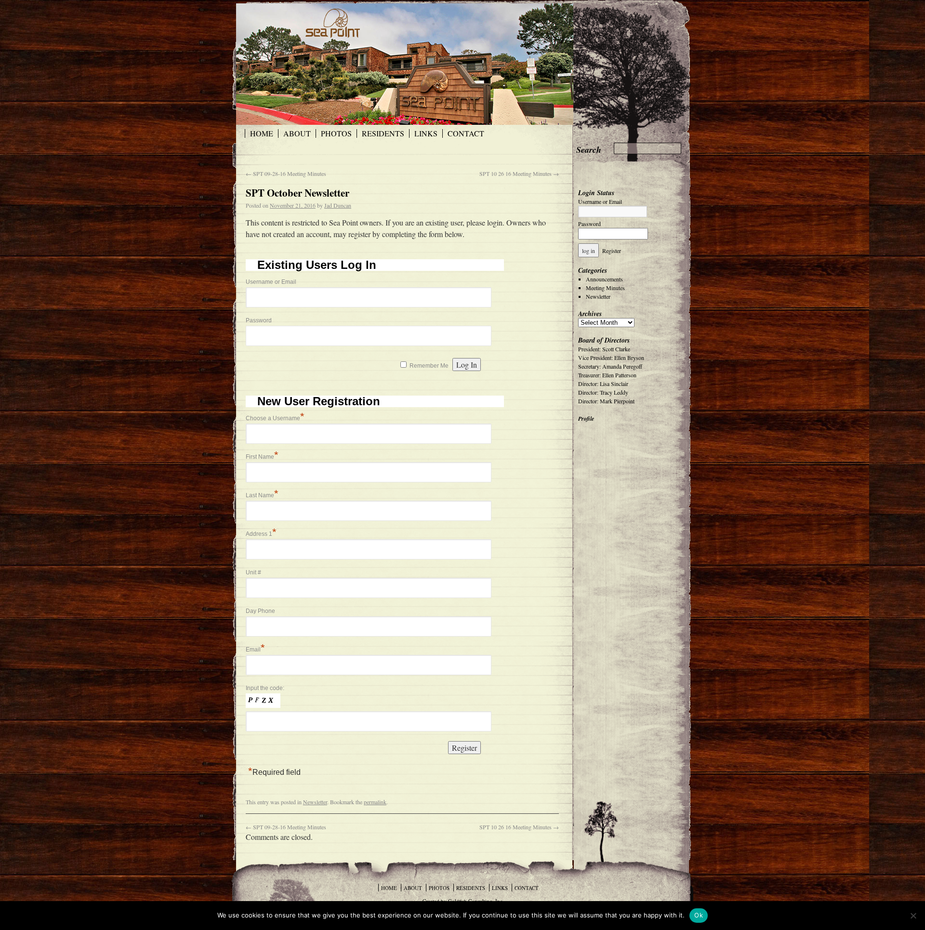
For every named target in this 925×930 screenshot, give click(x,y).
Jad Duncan (337, 205)
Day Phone (260, 611)
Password (259, 320)
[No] (913, 915)
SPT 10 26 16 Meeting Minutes (519, 173)
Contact (466, 133)
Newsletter (315, 802)
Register (611, 250)
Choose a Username (275, 418)
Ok (698, 915)
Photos (336, 133)
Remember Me (429, 365)
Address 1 (261, 534)
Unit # (253, 572)
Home (261, 133)
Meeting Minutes (605, 288)
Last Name (262, 495)
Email (255, 649)
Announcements (604, 279)
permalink (375, 802)
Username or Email (271, 282)
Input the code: (265, 688)
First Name (262, 456)
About (297, 133)
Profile (586, 418)
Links (425, 133)
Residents (383, 133)
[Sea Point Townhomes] (371, 64)
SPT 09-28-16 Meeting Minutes (286, 173)
